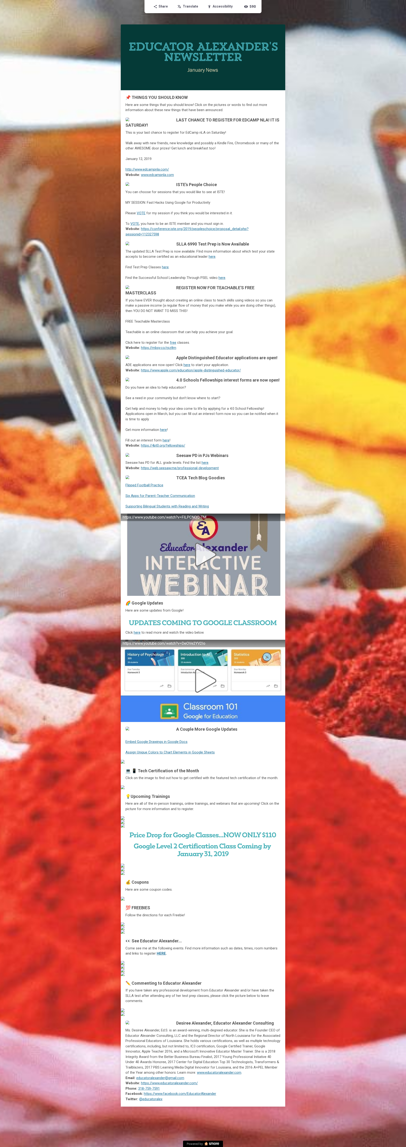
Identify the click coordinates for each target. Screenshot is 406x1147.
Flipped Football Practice (144, 485)
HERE (161, 953)
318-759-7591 (149, 1088)
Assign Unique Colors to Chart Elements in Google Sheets (170, 752)
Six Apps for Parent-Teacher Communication (160, 496)
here (212, 256)
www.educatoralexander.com (219, 1072)
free (173, 342)
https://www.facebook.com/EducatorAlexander (180, 1094)
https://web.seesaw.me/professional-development (180, 468)
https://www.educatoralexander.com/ (169, 1083)
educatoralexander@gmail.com (160, 1078)
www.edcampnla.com (157, 175)
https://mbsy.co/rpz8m (158, 348)
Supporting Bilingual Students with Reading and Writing (167, 506)
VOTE (141, 213)
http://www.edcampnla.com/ (147, 169)
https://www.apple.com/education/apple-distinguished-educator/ (191, 370)
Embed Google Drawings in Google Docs (156, 742)
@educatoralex (150, 1099)
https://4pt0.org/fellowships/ (163, 445)
